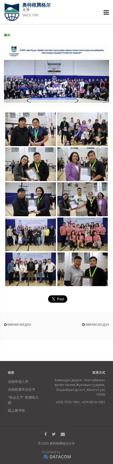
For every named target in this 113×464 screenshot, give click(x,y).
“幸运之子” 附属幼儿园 (23, 400)
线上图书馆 (16, 410)
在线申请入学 (18, 381)
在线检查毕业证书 (21, 389)
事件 (7, 35)
